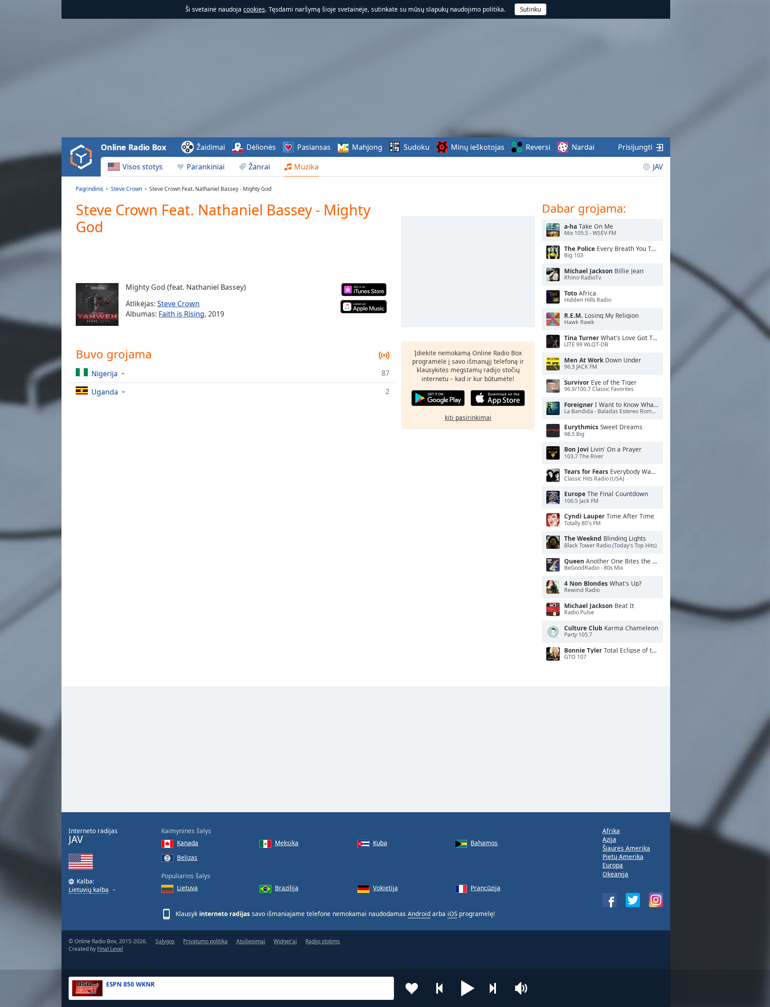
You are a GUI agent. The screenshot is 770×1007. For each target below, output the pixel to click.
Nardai (583, 147)
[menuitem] (135, 167)
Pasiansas (314, 147)
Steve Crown (178, 303)
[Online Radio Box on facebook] (609, 900)
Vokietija (385, 888)
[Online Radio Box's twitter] (633, 900)
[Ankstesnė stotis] (440, 988)
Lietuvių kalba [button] (89, 890)
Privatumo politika (205, 941)
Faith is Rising (182, 314)
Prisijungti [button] (635, 147)
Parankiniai (206, 167)
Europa (612, 865)
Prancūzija (485, 888)
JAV (658, 167)
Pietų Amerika (622, 856)
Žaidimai (211, 147)
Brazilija (287, 888)
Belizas (187, 857)
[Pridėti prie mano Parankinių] (411, 988)
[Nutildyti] (524, 988)
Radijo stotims (322, 941)
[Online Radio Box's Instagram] (656, 899)
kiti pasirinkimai (468, 417)
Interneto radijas (93, 836)
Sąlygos (165, 941)
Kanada (187, 842)
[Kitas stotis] (496, 988)
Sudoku (417, 147)
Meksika (287, 842)
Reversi (538, 147)
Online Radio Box (133, 147)
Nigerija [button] (104, 373)
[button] (468, 988)
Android (419, 913)
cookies (254, 9)
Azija (609, 839)
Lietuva (187, 888)
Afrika (611, 830)
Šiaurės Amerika (626, 848)
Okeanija (615, 874)
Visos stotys (143, 167)
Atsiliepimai (250, 941)
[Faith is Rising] (97, 304)
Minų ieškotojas (477, 147)
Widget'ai (285, 941)
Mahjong (367, 147)
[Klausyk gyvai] (553, 230)
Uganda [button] (104, 391)
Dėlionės (261, 147)
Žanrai (259, 167)
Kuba (380, 842)
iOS (452, 913)
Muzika (306, 167)
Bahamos (484, 842)
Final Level (110, 949)
